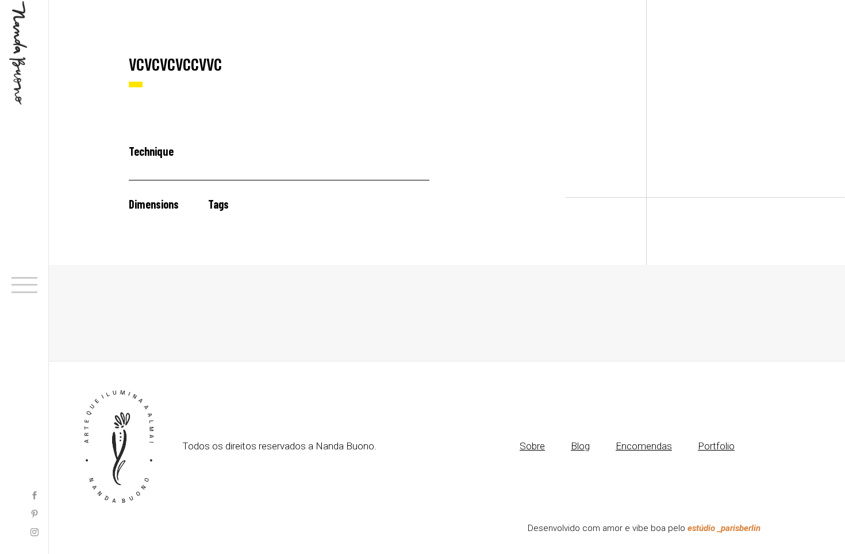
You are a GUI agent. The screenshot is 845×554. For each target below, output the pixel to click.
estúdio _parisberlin (723, 528)
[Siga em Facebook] (34, 496)
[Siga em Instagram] (34, 533)
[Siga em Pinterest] (34, 515)
